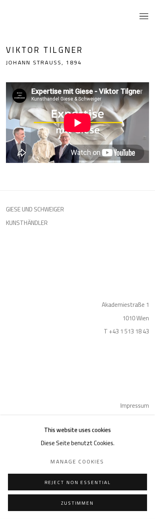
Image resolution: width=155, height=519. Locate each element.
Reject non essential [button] (78, 482)
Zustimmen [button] (77, 503)
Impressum (134, 405)
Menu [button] (143, 17)
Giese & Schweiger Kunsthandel (26, 16)
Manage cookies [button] (77, 462)
